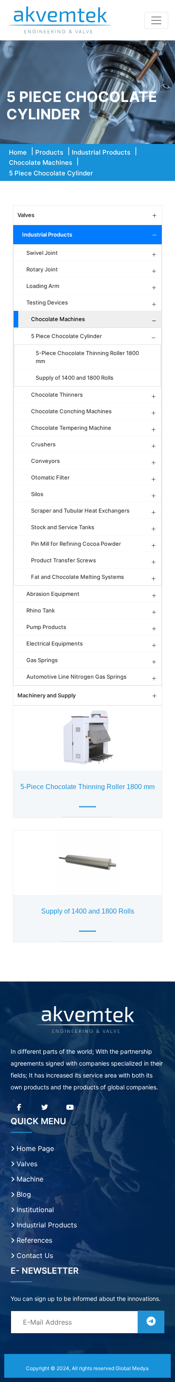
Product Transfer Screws (63, 560)
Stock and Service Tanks (62, 527)
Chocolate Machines (40, 162)
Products (49, 152)
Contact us (33, 1255)
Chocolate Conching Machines (71, 411)
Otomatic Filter (50, 477)
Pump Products (46, 626)
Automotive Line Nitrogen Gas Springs (76, 676)
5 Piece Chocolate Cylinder (66, 336)
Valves (25, 215)
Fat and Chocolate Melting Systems (77, 576)
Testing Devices (47, 302)
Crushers (43, 444)
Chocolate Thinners (57, 394)
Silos (37, 494)
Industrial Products (101, 152)
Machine (28, 1179)
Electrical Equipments (54, 643)
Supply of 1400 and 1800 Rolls (74, 377)
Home (18, 152)
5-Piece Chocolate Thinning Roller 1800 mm (87, 357)
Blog (22, 1194)
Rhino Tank (40, 610)
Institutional (34, 1209)
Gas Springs (42, 660)
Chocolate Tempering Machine (71, 427)
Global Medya (132, 1368)
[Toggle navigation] (156, 20)
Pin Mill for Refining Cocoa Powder (76, 543)
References (33, 1240)
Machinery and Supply (46, 695)
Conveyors (45, 460)
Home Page (34, 1148)
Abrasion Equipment (52, 593)
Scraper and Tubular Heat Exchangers (80, 510)
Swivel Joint (42, 252)
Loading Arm (42, 285)
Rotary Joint (42, 269)
